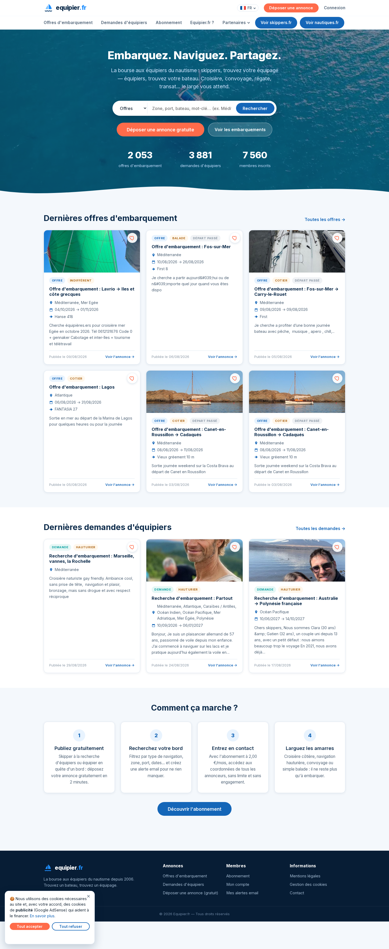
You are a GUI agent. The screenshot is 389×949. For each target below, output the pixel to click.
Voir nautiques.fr (322, 22)
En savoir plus (42, 916)
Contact (297, 893)
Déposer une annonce (291, 8)
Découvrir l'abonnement (194, 809)
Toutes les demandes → (320, 528)
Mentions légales (305, 876)
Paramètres (21, 936)
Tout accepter (30, 926)
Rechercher (255, 108)
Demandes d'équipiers (124, 22)
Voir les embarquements (240, 129)
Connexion (334, 7)
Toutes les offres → (325, 219)
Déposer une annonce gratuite (160, 129)
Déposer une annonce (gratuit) (190, 893)
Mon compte (237, 884)
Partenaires (234, 22)
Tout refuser (70, 926)
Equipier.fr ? (202, 22)
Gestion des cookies (308, 884)
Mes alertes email (242, 893)
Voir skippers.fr (276, 22)
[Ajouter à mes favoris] (132, 238)
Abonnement (169, 22)
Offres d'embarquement (68, 22)
